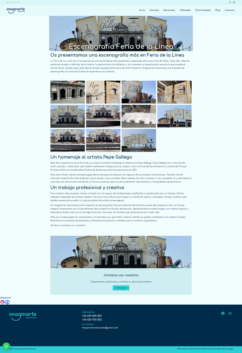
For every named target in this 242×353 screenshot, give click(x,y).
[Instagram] (2, 302)
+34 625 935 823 (92, 319)
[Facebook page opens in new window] (230, 2)
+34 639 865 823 (92, 315)
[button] (6, 346)
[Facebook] (7, 302)
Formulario (121, 288)
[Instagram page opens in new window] (234, 2)
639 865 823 (14, 2)
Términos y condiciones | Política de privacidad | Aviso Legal (205, 349)
